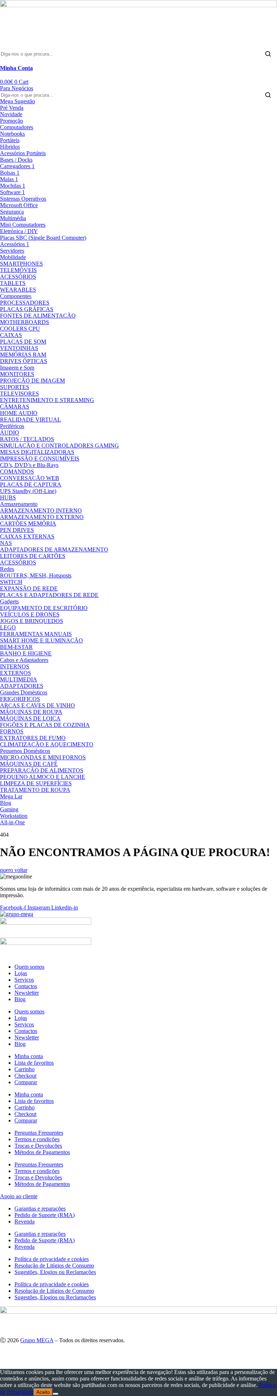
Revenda (24, 1221)
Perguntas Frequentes (38, 1133)
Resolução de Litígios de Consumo (54, 1265)
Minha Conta (16, 68)
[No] (55, 1394)
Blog (20, 999)
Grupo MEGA (36, 1340)
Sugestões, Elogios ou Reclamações (55, 1272)
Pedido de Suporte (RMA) (44, 1215)
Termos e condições (37, 1139)
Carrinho (24, 1069)
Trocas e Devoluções (38, 1146)
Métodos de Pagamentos (42, 1152)
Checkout (25, 1076)
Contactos (25, 986)
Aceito (43, 1392)
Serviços (24, 980)
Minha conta (28, 1056)
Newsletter (26, 993)
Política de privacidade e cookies (51, 1259)
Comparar (25, 1082)
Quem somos (29, 967)
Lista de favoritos (34, 1063)
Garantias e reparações (40, 1208)
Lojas (20, 973)
